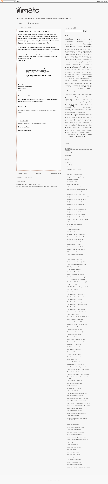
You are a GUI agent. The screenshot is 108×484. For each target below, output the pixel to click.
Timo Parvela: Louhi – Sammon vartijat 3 (76, 277)
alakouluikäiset (27, 123)
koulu (39, 123)
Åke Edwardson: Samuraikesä (74, 429)
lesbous (78, 74)
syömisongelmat (76, 117)
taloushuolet (85, 119)
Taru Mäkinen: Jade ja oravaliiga (75, 301)
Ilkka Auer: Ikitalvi (71, 449)
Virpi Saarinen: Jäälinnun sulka (74, 242)
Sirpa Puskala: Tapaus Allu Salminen (75, 271)
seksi (75, 106)
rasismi (76, 101)
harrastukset (89, 47)
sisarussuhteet (89, 109)
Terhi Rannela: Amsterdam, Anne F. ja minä (77, 264)
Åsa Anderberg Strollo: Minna (74, 459)
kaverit (66, 62)
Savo (82, 104)
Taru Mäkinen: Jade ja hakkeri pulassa (76, 294)
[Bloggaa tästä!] (23, 121)
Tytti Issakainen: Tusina (72, 390)
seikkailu (67, 106)
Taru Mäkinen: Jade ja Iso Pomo (74, 299)
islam (68, 56)
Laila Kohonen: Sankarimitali (74, 349)
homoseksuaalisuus (71, 51)
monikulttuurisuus (85, 85)
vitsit (68, 132)
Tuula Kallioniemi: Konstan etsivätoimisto (77, 371)
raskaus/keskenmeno (84, 101)
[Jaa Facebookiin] (27, 121)
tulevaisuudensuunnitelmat (76, 122)
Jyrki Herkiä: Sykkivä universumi (74, 410)
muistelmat (74, 86)
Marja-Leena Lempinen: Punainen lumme (77, 324)
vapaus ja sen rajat (71, 130)
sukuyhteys (75, 114)
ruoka (78, 102)
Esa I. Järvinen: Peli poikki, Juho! (74, 383)
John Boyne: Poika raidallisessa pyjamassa (77, 439)
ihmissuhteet (88, 53)
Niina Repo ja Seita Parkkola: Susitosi (76, 249)
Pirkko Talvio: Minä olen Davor (74, 224)
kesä (78, 62)
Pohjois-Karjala (70, 97)
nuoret (76, 88)
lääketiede (75, 80)
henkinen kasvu (70, 49)
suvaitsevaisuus (71, 115)
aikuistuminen (85, 38)
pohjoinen (89, 96)
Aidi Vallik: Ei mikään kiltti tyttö (74, 174)
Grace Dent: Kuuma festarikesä (74, 434)
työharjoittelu (79, 124)
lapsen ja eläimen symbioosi (84, 69)
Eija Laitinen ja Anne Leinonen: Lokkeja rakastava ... (79, 341)
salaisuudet (89, 102)
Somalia (68, 111)
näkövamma (85, 91)
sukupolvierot (70, 112)
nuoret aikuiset (86, 89)
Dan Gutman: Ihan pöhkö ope (74, 422)
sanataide (77, 104)
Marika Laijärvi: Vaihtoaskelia (74, 344)
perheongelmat (71, 96)
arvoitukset (67, 43)
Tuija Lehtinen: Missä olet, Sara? (75, 329)
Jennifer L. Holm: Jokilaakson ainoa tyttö (76, 400)
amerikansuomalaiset (69, 41)
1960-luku (67, 38)
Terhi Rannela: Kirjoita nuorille (74, 259)
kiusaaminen (35, 123)
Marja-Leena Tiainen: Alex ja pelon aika (76, 209)
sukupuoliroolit (79, 112)
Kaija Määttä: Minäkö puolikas (74, 292)
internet (80, 54)
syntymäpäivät (80, 115)
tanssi (68, 120)
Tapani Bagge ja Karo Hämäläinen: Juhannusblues (79, 442)
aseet (72, 43)
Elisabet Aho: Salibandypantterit (74, 464)
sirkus (73, 109)
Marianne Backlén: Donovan (74, 447)
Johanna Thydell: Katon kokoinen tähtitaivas (77, 219)
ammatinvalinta (80, 41)
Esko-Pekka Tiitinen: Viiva (73, 184)
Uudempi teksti (21, 174)
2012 (67, 162)
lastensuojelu (76, 72)
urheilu (90, 125)
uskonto (69, 127)
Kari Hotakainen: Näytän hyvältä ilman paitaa (78, 398)
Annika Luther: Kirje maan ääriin (74, 321)
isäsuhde (73, 56)
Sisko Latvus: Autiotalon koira (74, 167)
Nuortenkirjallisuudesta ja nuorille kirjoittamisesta (28, 184)
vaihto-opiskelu (86, 127)
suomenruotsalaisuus (83, 114)
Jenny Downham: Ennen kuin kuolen (75, 432)
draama (81, 43)
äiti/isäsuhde (80, 136)
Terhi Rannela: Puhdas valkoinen (75, 254)
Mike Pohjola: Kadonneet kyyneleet (75, 274)
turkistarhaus (87, 122)
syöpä (84, 117)
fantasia (87, 46)
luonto (78, 78)
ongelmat (76, 92)
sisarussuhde (80, 109)
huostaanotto (80, 51)
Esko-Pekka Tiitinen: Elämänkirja (75, 187)
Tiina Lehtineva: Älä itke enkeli (74, 326)
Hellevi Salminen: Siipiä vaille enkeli (75, 236)
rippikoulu (73, 102)
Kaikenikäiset (68, 155)
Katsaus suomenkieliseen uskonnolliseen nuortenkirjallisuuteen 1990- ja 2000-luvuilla (36, 186)
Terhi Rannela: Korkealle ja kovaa (75, 257)
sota (82, 111)
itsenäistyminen (88, 56)
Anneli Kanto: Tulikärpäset (73, 361)
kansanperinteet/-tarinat (70, 61)
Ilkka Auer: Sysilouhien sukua (74, 457)
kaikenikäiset (71, 59)
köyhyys (90, 67)
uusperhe (77, 127)
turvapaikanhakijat (69, 124)
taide (88, 117)
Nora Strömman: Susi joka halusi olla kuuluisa (78, 227)
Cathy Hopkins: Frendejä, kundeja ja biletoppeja (78, 405)
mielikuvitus (68, 85)
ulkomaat (73, 125)
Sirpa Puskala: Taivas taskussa (74, 269)
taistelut (72, 119)
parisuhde (77, 94)
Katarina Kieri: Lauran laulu (73, 351)
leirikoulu (72, 74)
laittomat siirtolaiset (71, 69)
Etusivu (20, 23)
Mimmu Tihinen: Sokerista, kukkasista (76, 192)
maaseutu (87, 82)
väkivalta (82, 132)
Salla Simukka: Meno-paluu (73, 229)
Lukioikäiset (67, 150)
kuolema (83, 67)
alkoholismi (84, 39)
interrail (85, 54)
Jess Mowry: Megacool (72, 289)
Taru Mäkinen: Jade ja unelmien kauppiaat (77, 304)
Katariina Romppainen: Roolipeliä (75, 247)
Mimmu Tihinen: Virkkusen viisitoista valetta (77, 189)
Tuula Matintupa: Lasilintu (73, 314)
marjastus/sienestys (69, 83)
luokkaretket (71, 78)
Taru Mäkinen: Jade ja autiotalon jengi (76, 309)
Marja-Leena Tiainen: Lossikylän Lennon (76, 199)
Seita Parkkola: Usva (72, 284)
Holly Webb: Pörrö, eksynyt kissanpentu (76, 177)
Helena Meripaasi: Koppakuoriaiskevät (76, 312)
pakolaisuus (70, 94)
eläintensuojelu (76, 44)
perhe (90, 94)
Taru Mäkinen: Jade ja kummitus (74, 306)
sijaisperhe (67, 109)
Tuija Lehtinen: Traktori (72, 336)
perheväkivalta (81, 96)
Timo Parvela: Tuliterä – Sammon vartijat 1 (77, 282)
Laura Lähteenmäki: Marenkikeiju (75, 319)
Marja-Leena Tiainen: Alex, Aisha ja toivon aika (78, 212)
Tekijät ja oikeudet (33, 23)
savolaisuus (87, 104)
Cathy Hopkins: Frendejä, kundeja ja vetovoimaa (78, 403)
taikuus (66, 119)
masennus (78, 83)
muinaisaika (67, 86)
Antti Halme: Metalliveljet (73, 415)
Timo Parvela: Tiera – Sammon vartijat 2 (76, 279)
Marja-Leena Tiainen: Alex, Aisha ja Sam (76, 214)
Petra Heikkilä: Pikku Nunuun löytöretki (76, 413)
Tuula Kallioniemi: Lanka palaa (74, 380)
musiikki (81, 86)
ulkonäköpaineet (81, 125)
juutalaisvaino (82, 57)
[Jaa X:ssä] (25, 121)
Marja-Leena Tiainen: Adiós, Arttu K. (75, 217)
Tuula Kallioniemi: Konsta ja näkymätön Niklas (78, 374)
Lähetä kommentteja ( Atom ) (26, 177)
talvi (91, 119)
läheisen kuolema (86, 78)
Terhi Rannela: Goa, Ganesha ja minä (76, 262)
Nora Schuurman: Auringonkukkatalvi (76, 234)
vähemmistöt (74, 132)
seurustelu (85, 107)
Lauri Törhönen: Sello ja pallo (74, 182)
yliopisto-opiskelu (72, 134)
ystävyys (44, 123)
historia (83, 49)
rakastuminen (86, 99)
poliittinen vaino (79, 97)
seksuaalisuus (76, 107)
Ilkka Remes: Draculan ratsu (74, 251)
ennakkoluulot (85, 44)
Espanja (74, 46)
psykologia (87, 97)
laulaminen (84, 72)
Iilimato (27, 10)
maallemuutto (79, 82)
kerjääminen (72, 62)
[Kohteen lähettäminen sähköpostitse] (21, 121)
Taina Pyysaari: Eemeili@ (73, 267)
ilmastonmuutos (72, 54)
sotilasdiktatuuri (88, 111)
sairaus (83, 102)
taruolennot (75, 120)
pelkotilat (84, 94)
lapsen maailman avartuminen (72, 70)
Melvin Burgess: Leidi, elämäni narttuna (76, 437)
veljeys (78, 130)
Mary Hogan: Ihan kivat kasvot (74, 408)
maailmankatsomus (69, 82)
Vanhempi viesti (56, 174)
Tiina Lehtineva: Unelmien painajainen (76, 332)
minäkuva (75, 85)
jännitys (89, 58)
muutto (88, 86)
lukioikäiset (87, 76)
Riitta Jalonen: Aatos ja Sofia (74, 388)
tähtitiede (67, 125)
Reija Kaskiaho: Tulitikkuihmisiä (74, 356)
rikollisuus (67, 102)
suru (91, 114)
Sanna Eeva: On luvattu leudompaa (75, 427)
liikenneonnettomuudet (87, 74)
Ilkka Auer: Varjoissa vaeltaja (74, 454)
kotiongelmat (89, 66)
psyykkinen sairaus (69, 99)
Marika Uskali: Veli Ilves (72, 179)
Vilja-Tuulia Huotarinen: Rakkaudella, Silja (77, 393)
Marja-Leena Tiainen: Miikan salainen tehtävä (78, 197)
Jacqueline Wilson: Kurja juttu (74, 172)
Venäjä (83, 130)
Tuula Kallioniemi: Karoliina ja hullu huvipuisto (78, 369)
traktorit (66, 122)
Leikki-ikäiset (67, 143)
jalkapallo (69, 57)
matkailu (86, 83)
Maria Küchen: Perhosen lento (74, 347)
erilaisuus (67, 46)
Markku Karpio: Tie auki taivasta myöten (76, 364)
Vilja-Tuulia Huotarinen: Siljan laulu (75, 395)
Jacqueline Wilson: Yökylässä (74, 169)
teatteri (88, 120)
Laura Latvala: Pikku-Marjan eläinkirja (76, 339)
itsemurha (79, 56)
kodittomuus (75, 64)
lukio (78, 76)
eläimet (87, 43)
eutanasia (80, 46)
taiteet (78, 119)
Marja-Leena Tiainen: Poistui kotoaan (76, 194)
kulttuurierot (75, 67)
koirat (81, 64)
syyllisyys (69, 117)
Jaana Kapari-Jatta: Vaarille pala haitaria (76, 366)
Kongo (73, 66)
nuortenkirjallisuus (74, 91)
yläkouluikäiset (86, 134)
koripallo (78, 66)
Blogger (58, 480)
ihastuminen (77, 52)
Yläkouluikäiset (68, 148)
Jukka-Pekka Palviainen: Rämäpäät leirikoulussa (78, 286)
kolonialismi (67, 66)
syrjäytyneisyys (89, 115)
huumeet (87, 51)
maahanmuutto (85, 80)
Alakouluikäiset (68, 146)
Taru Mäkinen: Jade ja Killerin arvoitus (76, 297)
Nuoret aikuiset (68, 152)
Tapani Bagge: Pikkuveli (72, 444)
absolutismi (75, 38)
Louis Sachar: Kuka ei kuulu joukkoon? (76, 239)
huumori (67, 53)
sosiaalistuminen (75, 111)
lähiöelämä (67, 80)
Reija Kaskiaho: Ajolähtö (73, 359)
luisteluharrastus (71, 76)
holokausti (90, 49)
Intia (91, 54)
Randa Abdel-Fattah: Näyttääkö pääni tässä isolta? (79, 467)
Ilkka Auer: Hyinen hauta (73, 452)
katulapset (87, 61)
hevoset (78, 49)
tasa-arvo (82, 120)
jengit (74, 57)
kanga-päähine (86, 59)
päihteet (78, 99)
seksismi (82, 106)
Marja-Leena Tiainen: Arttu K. (74, 207)
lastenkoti (69, 72)
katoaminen (79, 61)
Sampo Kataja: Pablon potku (74, 354)
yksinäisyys (89, 132)
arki (88, 41)
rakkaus (67, 101)
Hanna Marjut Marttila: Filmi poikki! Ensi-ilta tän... (78, 316)
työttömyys (87, 124)
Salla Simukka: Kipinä (72, 232)
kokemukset (87, 64)
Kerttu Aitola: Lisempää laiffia (74, 462)
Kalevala (79, 59)
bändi (77, 43)
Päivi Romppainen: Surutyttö (74, 244)
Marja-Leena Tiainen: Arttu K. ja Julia (75, 204)
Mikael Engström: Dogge (73, 424)
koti (83, 66)
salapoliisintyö (70, 104)
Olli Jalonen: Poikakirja (72, 385)
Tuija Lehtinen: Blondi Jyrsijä (74, 334)
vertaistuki (89, 130)
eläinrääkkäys (67, 44)
